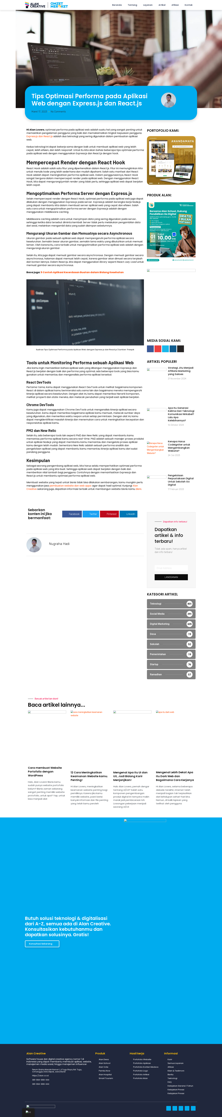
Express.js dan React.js (39, 136)
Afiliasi (175, 4)
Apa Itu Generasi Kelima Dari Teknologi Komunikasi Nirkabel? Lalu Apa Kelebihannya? (181, 414)
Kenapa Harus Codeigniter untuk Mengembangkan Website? (179, 446)
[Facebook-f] (150, 348)
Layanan (148, 4)
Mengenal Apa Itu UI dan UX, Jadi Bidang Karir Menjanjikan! (130, 776)
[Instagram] (173, 348)
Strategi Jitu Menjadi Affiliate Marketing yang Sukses (180, 371)
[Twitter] (165, 348)
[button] (72, 514)
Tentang (132, 4)
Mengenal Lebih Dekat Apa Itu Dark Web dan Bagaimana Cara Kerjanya (175, 776)
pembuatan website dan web (70, 485)
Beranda (117, 4)
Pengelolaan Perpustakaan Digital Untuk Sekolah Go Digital (181, 480)
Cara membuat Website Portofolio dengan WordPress (45, 771)
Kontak (189, 4)
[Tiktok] (180, 348)
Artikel (162, 4)
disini (138, 489)
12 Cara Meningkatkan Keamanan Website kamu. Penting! (89, 776)
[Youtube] (157, 348)
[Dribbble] (168, 1108)
